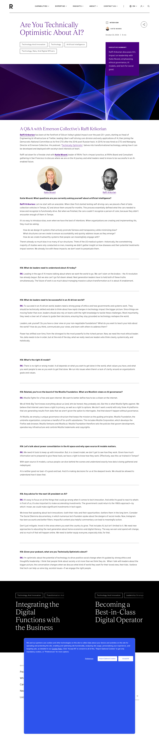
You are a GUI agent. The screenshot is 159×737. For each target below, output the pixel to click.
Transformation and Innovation (60, 595)
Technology (56, 44)
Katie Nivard (61, 155)
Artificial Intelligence (76, 44)
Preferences (89, 659)
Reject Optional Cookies (107, 659)
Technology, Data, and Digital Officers (38, 51)
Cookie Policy (57, 649)
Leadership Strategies (135, 595)
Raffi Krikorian (109, 192)
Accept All (125, 659)
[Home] (15, 6)
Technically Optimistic (72, 145)
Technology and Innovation (33, 44)
